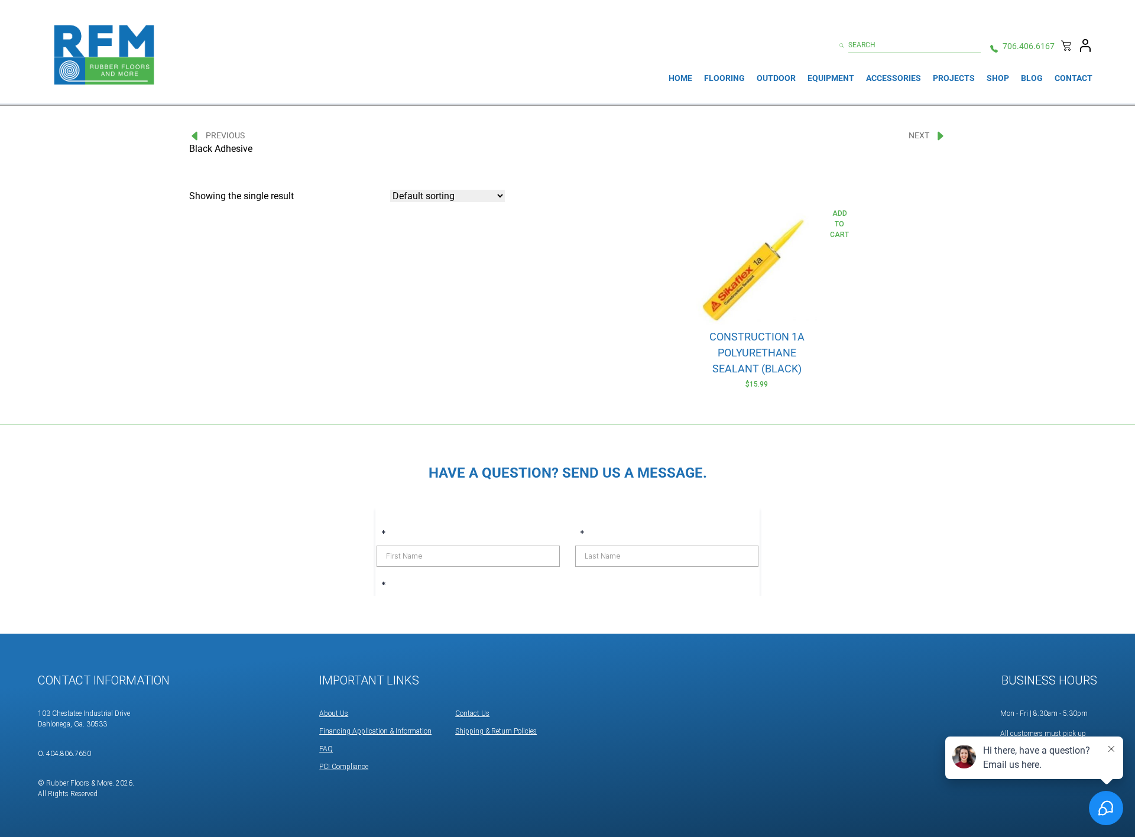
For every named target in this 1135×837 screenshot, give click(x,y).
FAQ (326, 749)
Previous (225, 135)
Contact (1073, 78)
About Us (333, 713)
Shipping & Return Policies (496, 731)
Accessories (893, 78)
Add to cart (839, 224)
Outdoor (776, 78)
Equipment (831, 78)
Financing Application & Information (375, 731)
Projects (954, 78)
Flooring (724, 78)
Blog (1032, 78)
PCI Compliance (343, 767)
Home (680, 78)
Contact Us (472, 713)
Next (919, 135)
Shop (998, 78)
